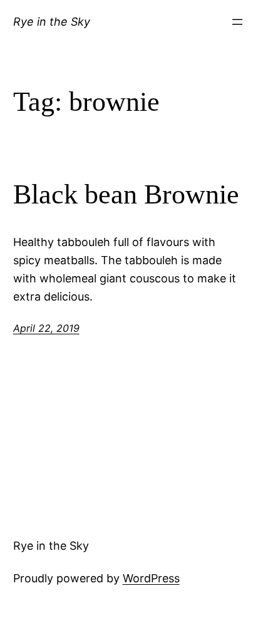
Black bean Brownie (126, 194)
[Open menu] (237, 21)
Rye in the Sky (51, 21)
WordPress (151, 578)
